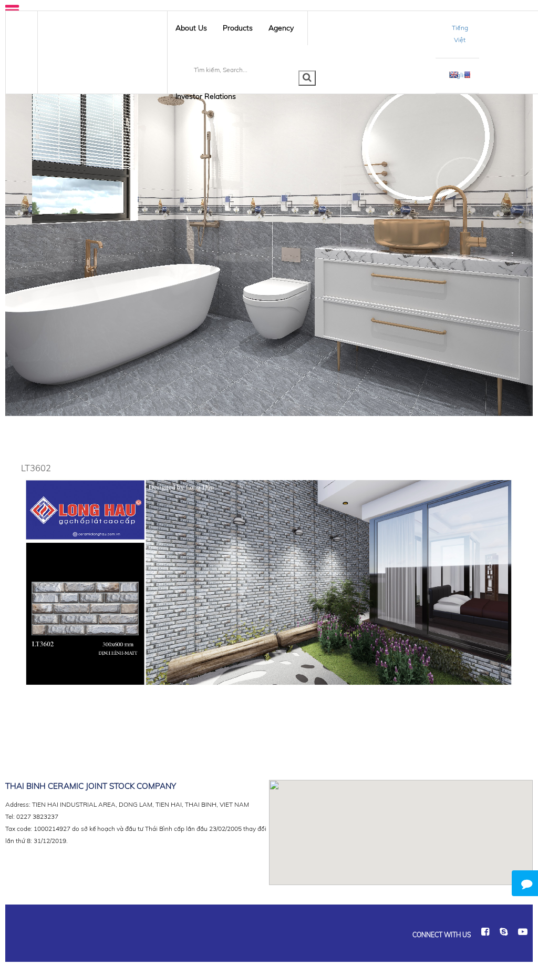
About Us (191, 28)
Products (238, 28)
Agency (281, 28)
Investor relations (205, 96)
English (459, 75)
